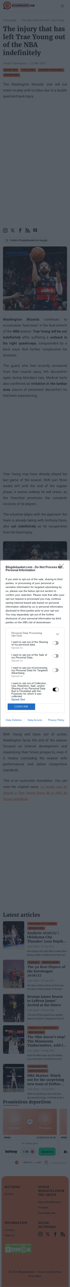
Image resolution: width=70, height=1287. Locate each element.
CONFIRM (21, 706)
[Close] (62, 567)
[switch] (56, 643)
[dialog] (35, 643)
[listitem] (35, 634)
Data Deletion (14, 719)
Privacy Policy (56, 719)
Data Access (35, 719)
